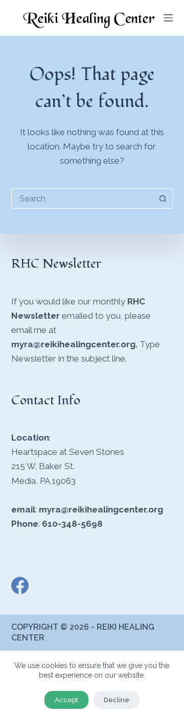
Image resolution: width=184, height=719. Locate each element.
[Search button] (162, 198)
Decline (116, 700)
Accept (66, 700)
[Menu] (168, 17)
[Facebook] (20, 585)
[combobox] (82, 198)
